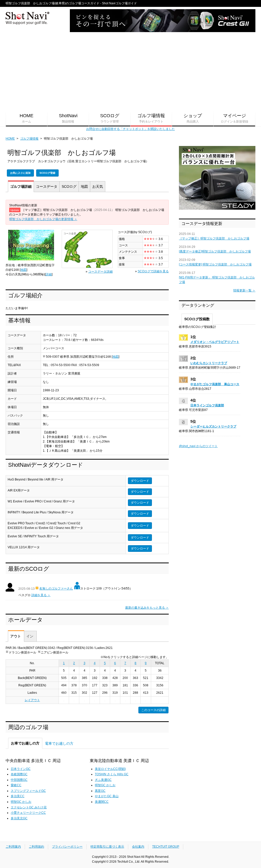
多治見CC (17, 796)
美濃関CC (102, 802)
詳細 (21, 186)
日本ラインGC (21, 769)
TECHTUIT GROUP (165, 846)
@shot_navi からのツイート (198, 446)
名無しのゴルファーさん (56, 588)
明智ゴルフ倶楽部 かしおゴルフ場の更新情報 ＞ (43, 219)
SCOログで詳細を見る (153, 271)
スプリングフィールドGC (28, 791)
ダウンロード (140, 481)
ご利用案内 (13, 846)
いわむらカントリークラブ (208, 363)
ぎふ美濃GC (103, 780)
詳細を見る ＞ (40, 595)
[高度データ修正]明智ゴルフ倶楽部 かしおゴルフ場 (215, 251)
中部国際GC (19, 780)
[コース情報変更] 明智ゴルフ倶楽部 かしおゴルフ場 (215, 264)
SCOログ (109, 118)
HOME (26, 118)
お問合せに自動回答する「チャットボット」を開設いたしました (130, 129)
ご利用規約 (36, 846)
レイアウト (32, 700)
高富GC (100, 791)
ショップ (193, 118)
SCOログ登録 (47, 172)
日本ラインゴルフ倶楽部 (207, 405)
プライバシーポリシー (67, 846)
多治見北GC (19, 818)
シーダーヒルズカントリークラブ (213, 426)
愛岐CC (16, 785)
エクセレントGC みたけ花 (29, 807)
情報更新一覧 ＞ (244, 290)
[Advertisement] (130, 71)
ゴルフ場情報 (151, 118)
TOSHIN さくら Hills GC (111, 774)
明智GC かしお (21, 802)
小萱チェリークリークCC (28, 812)
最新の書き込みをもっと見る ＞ (147, 607)
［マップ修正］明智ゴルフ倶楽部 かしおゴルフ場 (214, 238)
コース (46, 186)
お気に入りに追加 (20, 172)
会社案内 (138, 846)
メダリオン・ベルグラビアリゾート (214, 342)
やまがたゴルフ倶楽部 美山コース (214, 384)
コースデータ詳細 (100, 271)
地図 (84, 186)
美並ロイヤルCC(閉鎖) (110, 769)
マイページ (234, 118)
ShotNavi (68, 118)
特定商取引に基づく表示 (107, 846)
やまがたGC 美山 (107, 796)
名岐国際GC (19, 774)
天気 (97, 186)
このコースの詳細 (153, 710)
